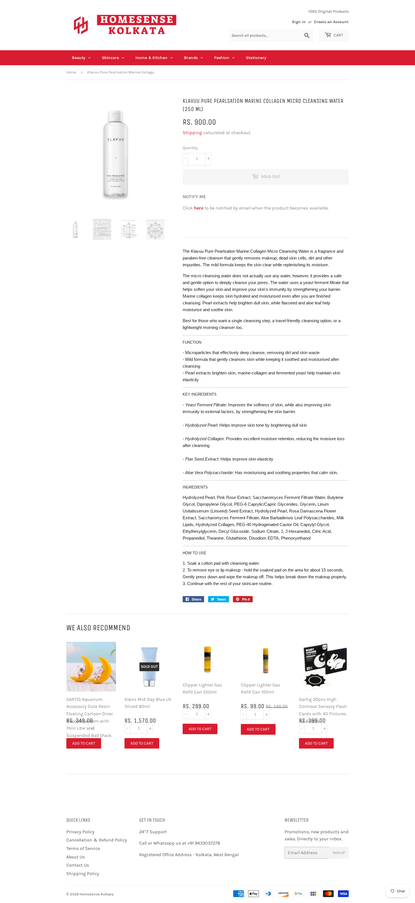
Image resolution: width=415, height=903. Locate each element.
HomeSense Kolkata (96, 894)
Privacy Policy (80, 831)
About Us (75, 857)
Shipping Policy (82, 873)
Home (71, 72)
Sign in (299, 22)
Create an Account (331, 22)
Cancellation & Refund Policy (96, 840)
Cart (338, 35)
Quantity (190, 147)
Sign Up (339, 853)
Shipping (192, 132)
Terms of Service (83, 848)
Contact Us (77, 865)
